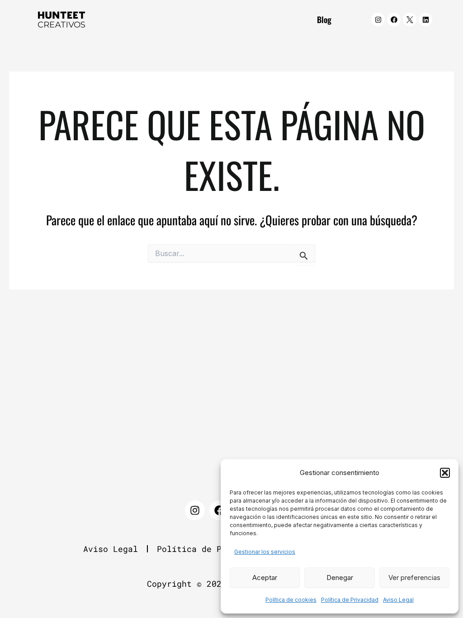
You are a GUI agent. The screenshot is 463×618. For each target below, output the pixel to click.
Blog (324, 19)
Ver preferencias (414, 577)
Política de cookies (291, 599)
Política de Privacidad (349, 599)
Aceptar (264, 577)
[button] (444, 472)
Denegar (339, 577)
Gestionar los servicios (264, 551)
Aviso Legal (398, 599)
